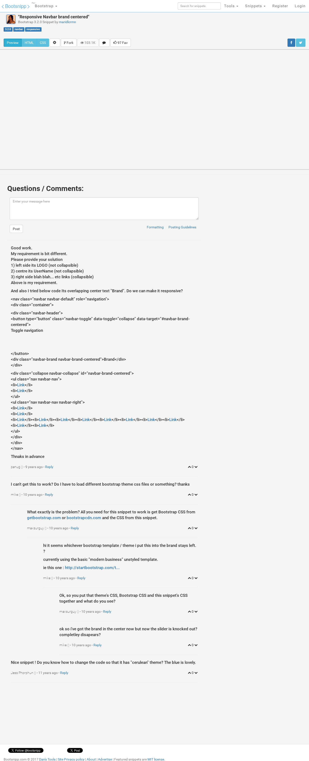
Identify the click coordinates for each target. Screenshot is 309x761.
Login (300, 6)
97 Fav (122, 43)
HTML (29, 43)
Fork (69, 43)
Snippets (254, 6)
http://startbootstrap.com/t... (92, 567)
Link (21, 384)
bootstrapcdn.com (84, 517)
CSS (43, 43)
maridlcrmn (67, 22)
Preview (13, 43)
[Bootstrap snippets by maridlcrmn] (11, 19)
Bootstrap (43, 5)
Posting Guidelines (182, 227)
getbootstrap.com (44, 517)
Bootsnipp (15, 5)
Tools (230, 6)
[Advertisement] (194, 25)
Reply (49, 467)
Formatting (155, 227)
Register (280, 6)
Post (16, 229)
